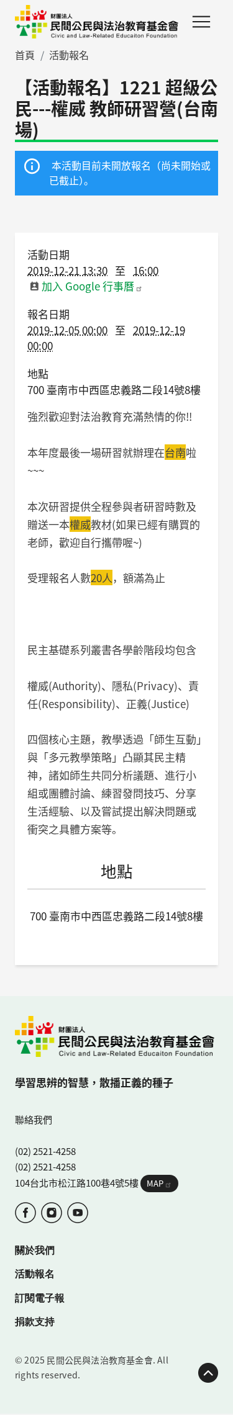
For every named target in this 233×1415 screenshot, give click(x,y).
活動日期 (48, 254)
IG (51, 1212)
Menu (201, 21)
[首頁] (96, 21)
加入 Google (88, 286)
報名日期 (48, 313)
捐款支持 (35, 1321)
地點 (37, 373)
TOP (208, 1373)
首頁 (25, 54)
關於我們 (35, 1250)
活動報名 (69, 54)
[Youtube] (77, 1212)
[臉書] (25, 1212)
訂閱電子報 (40, 1297)
